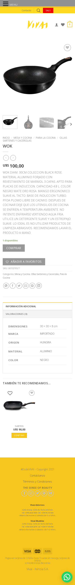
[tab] (37, 306)
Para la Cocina (46, 137)
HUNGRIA (45, 342)
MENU (13, 4)
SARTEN (19, 426)
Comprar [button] (19, 435)
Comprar (13, 248)
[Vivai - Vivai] (37, 24)
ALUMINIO (46, 351)
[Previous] (8, 78)
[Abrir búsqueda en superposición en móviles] (38, 10)
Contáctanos (37, 475)
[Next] (66, 78)
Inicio (6, 137)
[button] (6, 4)
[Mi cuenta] (56, 25)
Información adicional (21, 306)
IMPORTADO (47, 333)
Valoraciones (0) (16, 314)
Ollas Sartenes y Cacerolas (45, 274)
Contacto (26, 10)
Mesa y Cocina (23, 137)
